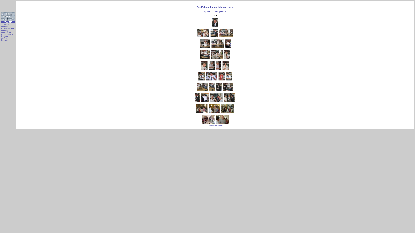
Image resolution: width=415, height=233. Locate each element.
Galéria (4, 38)
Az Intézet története (5, 25)
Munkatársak (6, 32)
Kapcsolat (5, 40)
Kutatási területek (8, 28)
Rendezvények (7, 34)
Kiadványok (5, 36)
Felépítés (4, 30)
